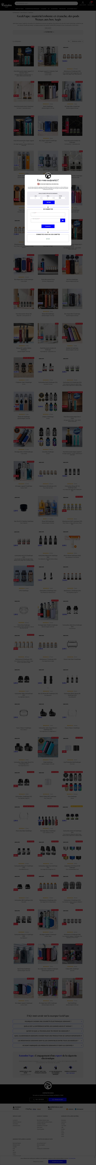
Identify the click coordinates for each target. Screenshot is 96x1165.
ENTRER (49, 202)
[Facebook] (47, 238)
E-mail (34, 212)
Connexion (48, 226)
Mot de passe (36, 218)
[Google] (49, 238)
